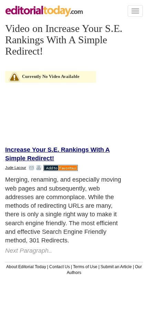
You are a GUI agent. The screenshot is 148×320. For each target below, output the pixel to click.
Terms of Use (85, 266)
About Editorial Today (26, 266)
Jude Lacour (15, 167)
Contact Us (59, 266)
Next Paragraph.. (28, 250)
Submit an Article (116, 266)
